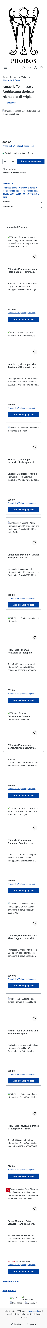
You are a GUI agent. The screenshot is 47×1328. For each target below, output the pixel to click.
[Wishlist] (29, 67)
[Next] (44, 751)
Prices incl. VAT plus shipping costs (18, 146)
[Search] (23, 67)
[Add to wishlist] (34, 256)
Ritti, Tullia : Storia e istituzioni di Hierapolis (20, 651)
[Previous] (3, 751)
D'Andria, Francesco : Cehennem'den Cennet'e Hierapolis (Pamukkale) (21, 746)
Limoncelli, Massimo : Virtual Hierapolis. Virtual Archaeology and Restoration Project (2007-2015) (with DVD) (23, 556)
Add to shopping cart (31, 161)
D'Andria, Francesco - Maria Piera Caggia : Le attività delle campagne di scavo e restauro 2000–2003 (22, 937)
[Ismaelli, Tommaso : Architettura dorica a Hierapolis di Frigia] (23, 123)
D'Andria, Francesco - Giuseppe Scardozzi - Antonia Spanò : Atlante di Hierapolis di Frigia (22, 842)
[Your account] (35, 67)
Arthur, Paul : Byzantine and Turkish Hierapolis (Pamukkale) (23, 1032)
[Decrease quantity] (5, 161)
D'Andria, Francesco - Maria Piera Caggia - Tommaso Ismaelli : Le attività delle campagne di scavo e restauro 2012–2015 (22, 270)
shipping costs (32, 1311)
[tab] (23, 190)
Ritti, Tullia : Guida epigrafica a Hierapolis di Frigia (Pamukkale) (23, 1127)
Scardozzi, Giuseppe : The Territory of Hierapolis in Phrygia (22, 366)
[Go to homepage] (23, 33)
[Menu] (6, 67)
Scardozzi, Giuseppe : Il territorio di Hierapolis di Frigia (21, 461)
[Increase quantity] (13, 161)
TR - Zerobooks (9, 103)
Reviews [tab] (7, 202)
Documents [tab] (8, 207)
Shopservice (9, 1290)
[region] (23, 123)
